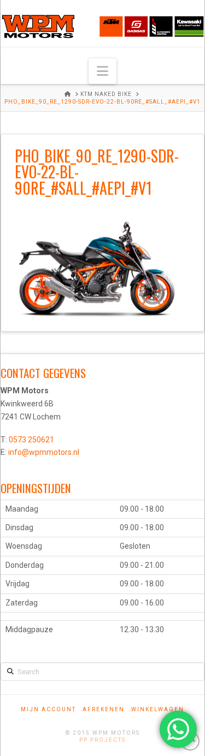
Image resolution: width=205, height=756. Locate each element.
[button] (102, 71)
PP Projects (102, 740)
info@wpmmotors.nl (43, 452)
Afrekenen (104, 709)
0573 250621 (31, 439)
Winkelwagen (157, 709)
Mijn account (48, 709)
